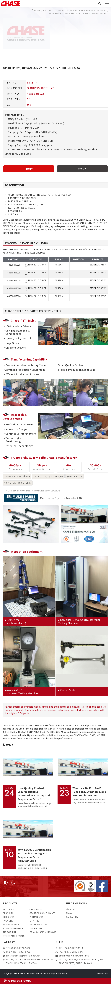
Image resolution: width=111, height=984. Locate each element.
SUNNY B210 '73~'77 (96, 10)
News (69, 913)
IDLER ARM (8, 917)
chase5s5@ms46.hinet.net (26, 955)
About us (71, 909)
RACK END (8, 920)
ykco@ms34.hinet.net (77, 955)
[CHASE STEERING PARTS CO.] (48, 3)
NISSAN (79, 10)
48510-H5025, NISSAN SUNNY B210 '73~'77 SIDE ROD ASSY (78, 13)
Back (81, 168)
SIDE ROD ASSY (64, 10)
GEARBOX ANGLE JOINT (42, 913)
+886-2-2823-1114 (73, 948)
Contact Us (72, 917)
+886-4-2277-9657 (20, 948)
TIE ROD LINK (10, 932)
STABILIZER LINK (39, 924)
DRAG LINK (8, 913)
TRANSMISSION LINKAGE (43, 932)
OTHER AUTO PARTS (14, 935)
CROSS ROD (36, 909)
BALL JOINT (9, 909)
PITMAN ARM (36, 917)
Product (48, 10)
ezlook (106, 973)
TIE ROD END (36, 928)
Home (37, 10)
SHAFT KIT (35, 920)
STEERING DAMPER (13, 928)
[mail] (5, 882)
